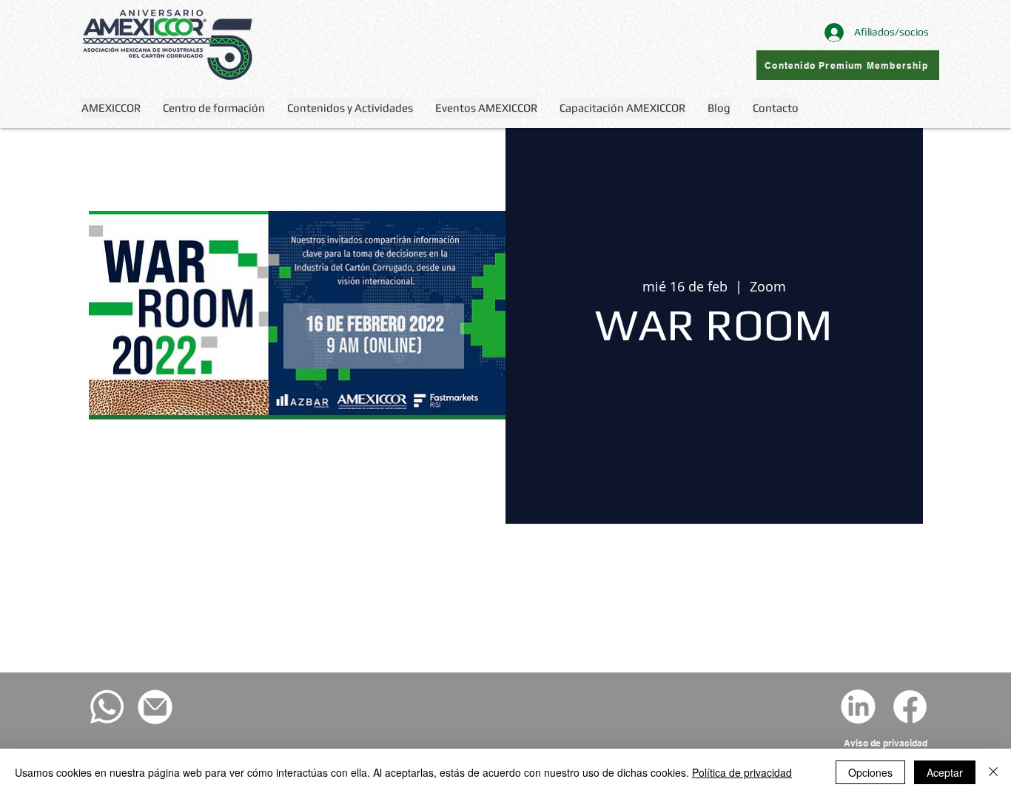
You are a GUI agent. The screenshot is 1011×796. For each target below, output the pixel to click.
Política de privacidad (742, 772)
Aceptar (945, 772)
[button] (350, 108)
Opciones (870, 772)
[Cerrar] (993, 772)
